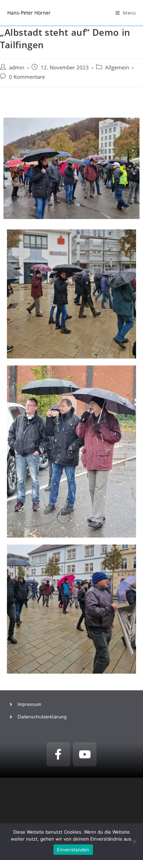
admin (16, 67)
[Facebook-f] (58, 754)
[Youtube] (84, 754)
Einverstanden (73, 849)
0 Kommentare (27, 77)
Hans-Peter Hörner (29, 12)
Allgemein (117, 67)
